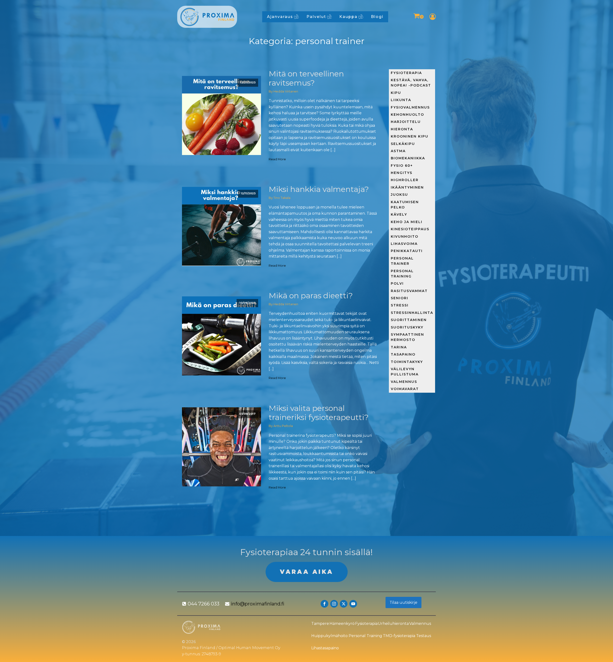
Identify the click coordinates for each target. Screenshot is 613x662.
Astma (398, 151)
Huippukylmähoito (329, 635)
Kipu (396, 93)
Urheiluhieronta (393, 623)
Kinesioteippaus (410, 229)
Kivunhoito (404, 236)
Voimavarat (405, 389)
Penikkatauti (407, 251)
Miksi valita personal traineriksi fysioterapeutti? (319, 413)
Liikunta (401, 100)
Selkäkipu (403, 144)
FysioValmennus (410, 107)
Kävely (399, 214)
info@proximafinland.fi (257, 604)
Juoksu (399, 194)
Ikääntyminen (407, 187)
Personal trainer (402, 261)
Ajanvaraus (280, 16)
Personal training (402, 273)
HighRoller (405, 180)
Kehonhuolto (407, 114)
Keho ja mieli (406, 222)
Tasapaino (403, 354)
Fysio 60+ (402, 165)
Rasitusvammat (409, 291)
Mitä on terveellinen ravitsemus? (306, 78)
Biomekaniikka (408, 158)
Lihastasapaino (325, 648)
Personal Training (365, 635)
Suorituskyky (407, 327)
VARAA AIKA (306, 571)
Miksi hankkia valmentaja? (319, 189)
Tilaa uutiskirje (403, 602)
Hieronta (402, 129)
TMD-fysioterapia (399, 635)
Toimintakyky (407, 362)
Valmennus (404, 382)
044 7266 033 (203, 604)
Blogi (377, 16)
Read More (277, 159)
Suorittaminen (409, 320)
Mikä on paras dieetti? (311, 295)
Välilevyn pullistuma (405, 371)
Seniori (399, 298)
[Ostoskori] (418, 16)
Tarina (399, 347)
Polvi (397, 283)
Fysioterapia (406, 73)
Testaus (423, 635)
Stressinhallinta (412, 313)
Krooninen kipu (409, 136)
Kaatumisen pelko (405, 204)
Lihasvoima (404, 244)
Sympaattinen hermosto (407, 337)
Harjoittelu (406, 122)
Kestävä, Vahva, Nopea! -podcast (411, 82)
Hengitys (401, 173)
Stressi (400, 305)
